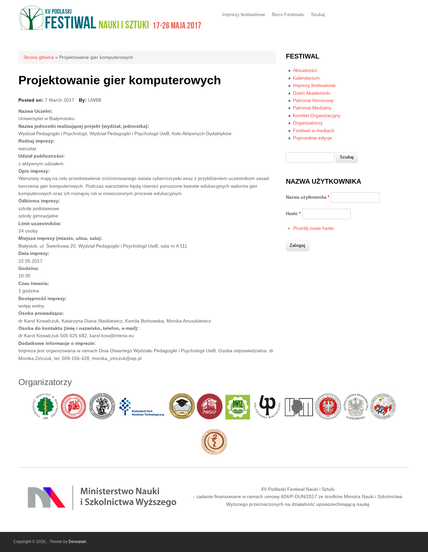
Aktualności (305, 70)
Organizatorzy (308, 122)
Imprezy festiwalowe (243, 14)
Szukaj (318, 14)
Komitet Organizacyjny (316, 115)
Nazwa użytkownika (307, 197)
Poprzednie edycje (312, 138)
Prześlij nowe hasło (313, 228)
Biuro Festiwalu (288, 14)
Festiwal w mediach (313, 130)
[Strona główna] (111, 28)
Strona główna (38, 57)
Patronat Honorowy (313, 100)
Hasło (293, 213)
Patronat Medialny (312, 107)
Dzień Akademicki (311, 93)
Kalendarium (306, 78)
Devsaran (77, 541)
